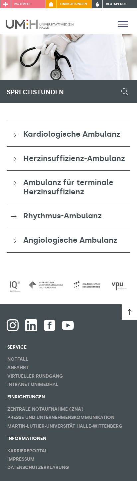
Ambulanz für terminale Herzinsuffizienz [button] (68, 187)
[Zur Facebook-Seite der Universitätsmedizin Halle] (50, 325)
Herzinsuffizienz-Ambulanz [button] (74, 158)
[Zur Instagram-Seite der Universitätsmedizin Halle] (12, 325)
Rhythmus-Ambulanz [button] (62, 215)
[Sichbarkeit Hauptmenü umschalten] (123, 24)
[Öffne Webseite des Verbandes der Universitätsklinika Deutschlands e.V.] (46, 285)
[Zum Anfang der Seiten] (129, 312)
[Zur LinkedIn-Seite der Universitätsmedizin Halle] (31, 325)
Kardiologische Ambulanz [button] (71, 134)
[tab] (68, 134)
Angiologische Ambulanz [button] (70, 240)
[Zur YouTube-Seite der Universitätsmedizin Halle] (68, 325)
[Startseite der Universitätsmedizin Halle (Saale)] (39, 23)
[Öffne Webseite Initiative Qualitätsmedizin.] (15, 287)
